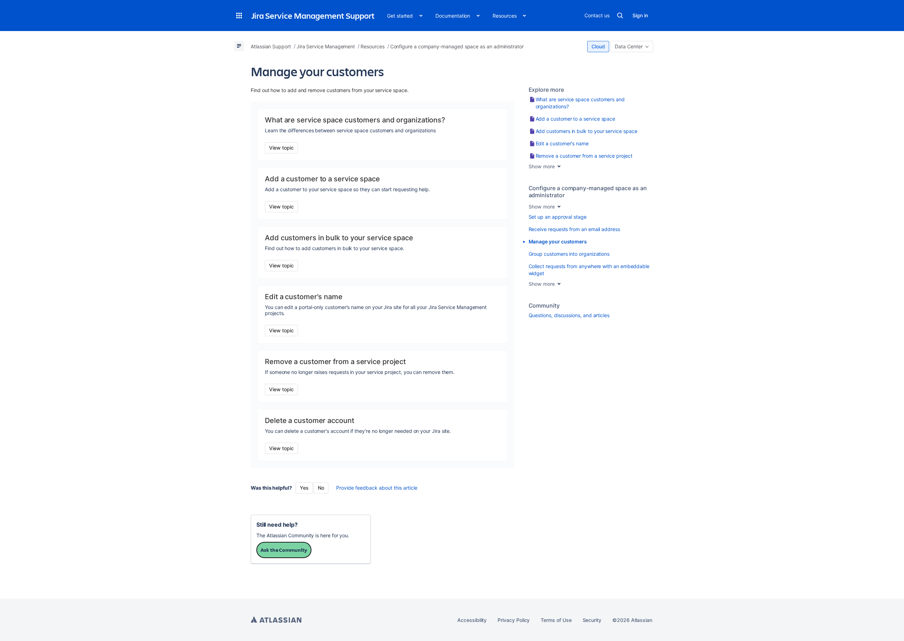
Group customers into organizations (569, 254)
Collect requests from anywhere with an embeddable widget (589, 269)
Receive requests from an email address (574, 229)
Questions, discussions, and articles (569, 315)
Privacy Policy (514, 620)
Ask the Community (284, 549)
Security (592, 620)
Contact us (596, 15)
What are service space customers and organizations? (580, 102)
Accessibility (472, 620)
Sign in (640, 15)
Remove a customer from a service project (584, 156)
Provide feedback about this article (376, 488)
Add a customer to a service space (575, 119)
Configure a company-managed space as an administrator (588, 192)
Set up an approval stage (558, 217)
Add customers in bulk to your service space (586, 131)
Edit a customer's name (562, 143)
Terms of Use (556, 620)
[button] (239, 15)
